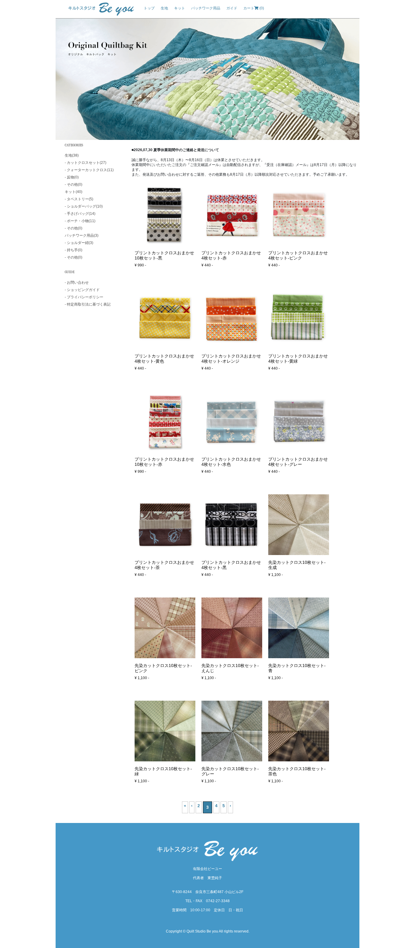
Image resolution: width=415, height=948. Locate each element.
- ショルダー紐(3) (79, 243)
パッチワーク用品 (205, 8)
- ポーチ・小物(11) (80, 221)
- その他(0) (73, 184)
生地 (164, 8)
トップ (149, 8)
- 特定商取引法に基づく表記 (88, 304)
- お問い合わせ (77, 282)
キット (179, 8)
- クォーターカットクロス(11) (89, 170)
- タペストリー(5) (79, 199)
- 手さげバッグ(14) (80, 214)
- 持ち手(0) (73, 250)
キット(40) (73, 192)
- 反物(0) (72, 177)
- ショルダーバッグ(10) (84, 206)
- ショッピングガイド (82, 290)
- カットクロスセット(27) (85, 163)
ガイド (231, 8)
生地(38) (72, 155)
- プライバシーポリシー (84, 297)
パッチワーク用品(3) (81, 235)
